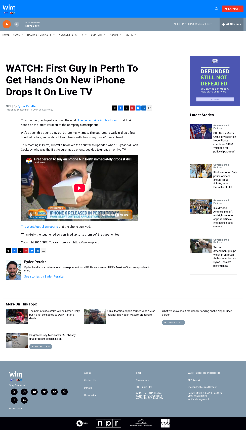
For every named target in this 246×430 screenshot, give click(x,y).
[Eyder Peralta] (13, 270)
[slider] (22, 24)
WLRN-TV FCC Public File (149, 393)
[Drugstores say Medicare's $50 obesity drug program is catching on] (17, 340)
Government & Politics (221, 127)
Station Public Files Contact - (203, 387)
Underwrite (90, 395)
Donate (88, 388)
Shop (139, 373)
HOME (6, 34)
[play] (6, 24)
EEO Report (194, 380)
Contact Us (90, 380)
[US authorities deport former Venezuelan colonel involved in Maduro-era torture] (95, 316)
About (114, 34)
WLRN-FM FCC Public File (149, 396)
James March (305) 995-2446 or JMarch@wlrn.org (205, 394)
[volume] (17, 24)
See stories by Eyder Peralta (44, 276)
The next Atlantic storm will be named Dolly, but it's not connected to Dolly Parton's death (54, 314)
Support (97, 34)
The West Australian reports (39, 226)
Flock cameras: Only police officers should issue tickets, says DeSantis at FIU (225, 180)
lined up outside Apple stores (97, 120)
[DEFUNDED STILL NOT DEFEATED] (215, 81)
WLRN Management (198, 399)
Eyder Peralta (26, 106)
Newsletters (68, 34)
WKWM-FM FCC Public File (149, 398)
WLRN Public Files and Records (204, 373)
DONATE (234, 9)
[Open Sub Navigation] (22, 34)
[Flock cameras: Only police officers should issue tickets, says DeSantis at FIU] (201, 171)
